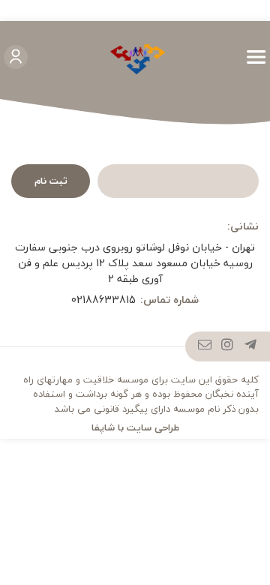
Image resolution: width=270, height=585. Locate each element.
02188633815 (103, 300)
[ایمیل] (205, 346)
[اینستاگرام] (227, 346)
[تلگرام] (251, 346)
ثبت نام (51, 180)
